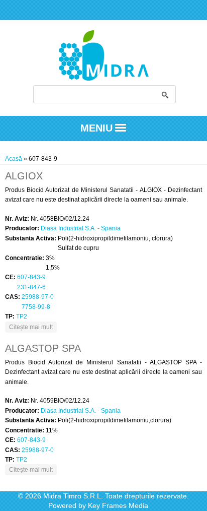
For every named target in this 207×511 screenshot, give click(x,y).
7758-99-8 (36, 306)
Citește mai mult (33, 327)
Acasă (13, 158)
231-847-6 (31, 287)
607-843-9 (31, 277)
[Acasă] (104, 78)
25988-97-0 (38, 296)
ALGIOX (24, 175)
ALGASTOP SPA (43, 348)
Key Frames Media (118, 505)
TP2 (21, 316)
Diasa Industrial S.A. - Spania (81, 228)
